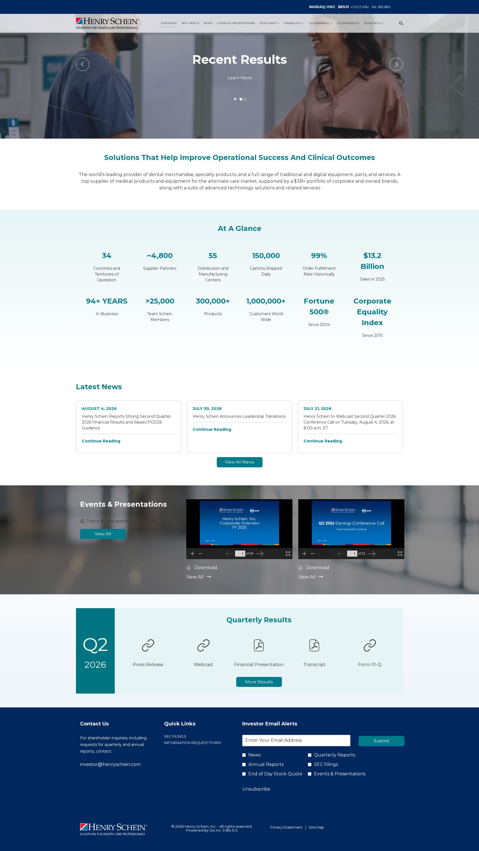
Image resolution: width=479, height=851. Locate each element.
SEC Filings (184, 736)
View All (103, 533)
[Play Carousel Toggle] (235, 99)
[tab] (241, 99)
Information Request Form (197, 743)
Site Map (316, 827)
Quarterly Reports (334, 755)
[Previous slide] (396, 64)
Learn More (239, 77)
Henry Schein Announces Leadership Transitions (239, 416)
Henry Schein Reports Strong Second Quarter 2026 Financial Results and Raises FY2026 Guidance (126, 422)
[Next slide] (82, 64)
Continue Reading (101, 441)
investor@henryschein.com (110, 764)
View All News (239, 462)
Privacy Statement (286, 827)
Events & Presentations (339, 773)
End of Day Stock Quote (275, 773)
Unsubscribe (256, 789)
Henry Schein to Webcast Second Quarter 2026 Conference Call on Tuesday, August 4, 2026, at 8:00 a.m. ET (350, 422)
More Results (259, 681)
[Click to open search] (399, 23)
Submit (381, 740)
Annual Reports (266, 764)
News (254, 755)
